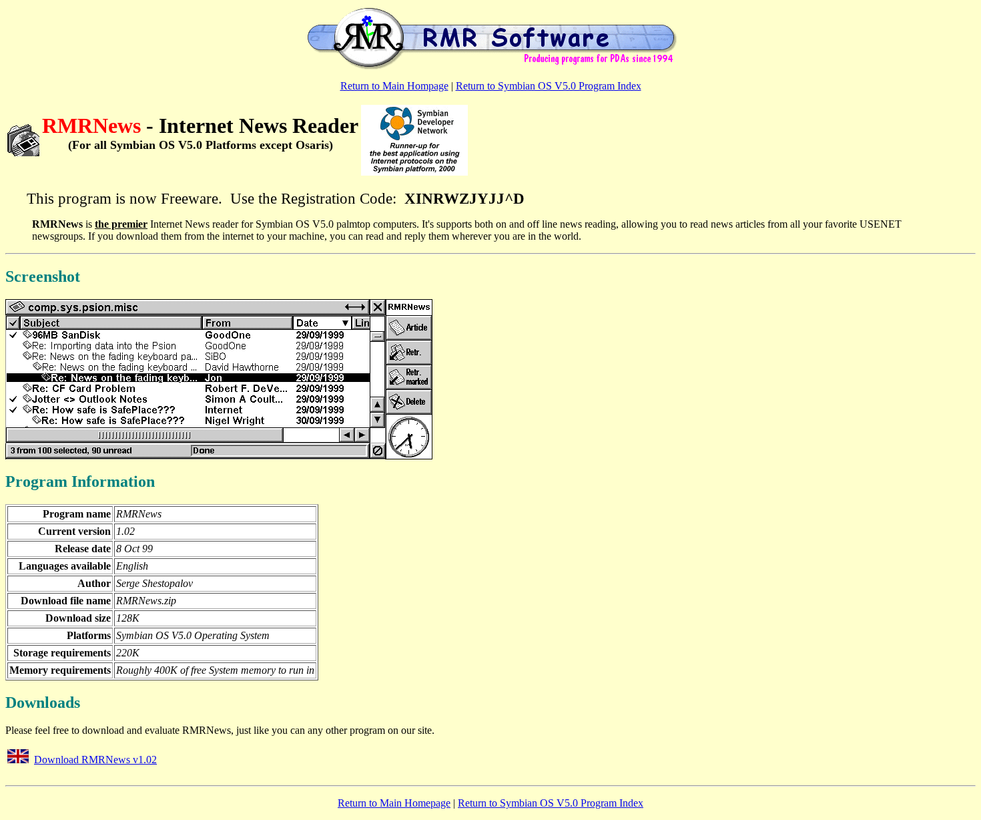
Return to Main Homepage (394, 803)
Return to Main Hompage (394, 85)
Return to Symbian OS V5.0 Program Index (548, 85)
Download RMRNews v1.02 (95, 759)
